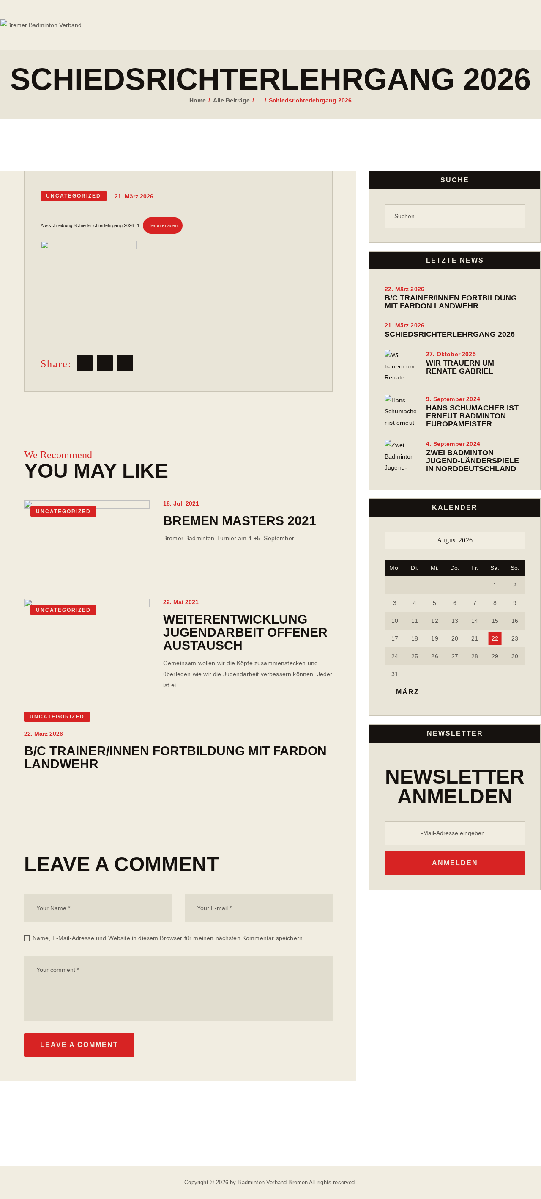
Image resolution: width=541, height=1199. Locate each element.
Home (197, 100)
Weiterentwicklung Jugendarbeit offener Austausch (245, 632)
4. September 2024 (453, 443)
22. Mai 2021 (181, 602)
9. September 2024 (453, 399)
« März (404, 692)
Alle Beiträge (231, 100)
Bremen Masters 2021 (239, 520)
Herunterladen (163, 225)
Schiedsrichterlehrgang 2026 (450, 334)
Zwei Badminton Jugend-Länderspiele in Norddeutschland (472, 461)
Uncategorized (73, 196)
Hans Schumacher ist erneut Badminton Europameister (472, 416)
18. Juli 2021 (181, 503)
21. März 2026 (404, 325)
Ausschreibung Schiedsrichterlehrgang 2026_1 (90, 225)
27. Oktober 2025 (451, 354)
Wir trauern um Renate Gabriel (460, 367)
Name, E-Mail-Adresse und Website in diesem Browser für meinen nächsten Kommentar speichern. (168, 938)
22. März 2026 (43, 733)
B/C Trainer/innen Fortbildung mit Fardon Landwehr (175, 757)
